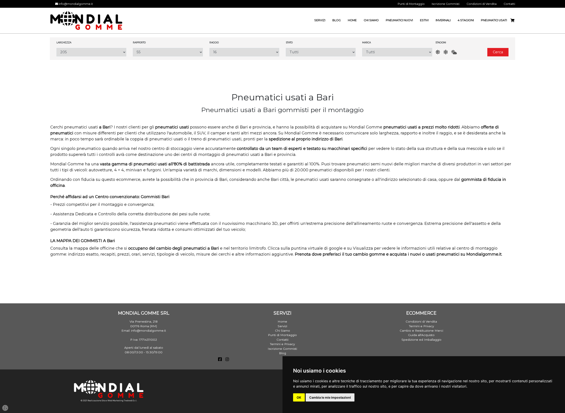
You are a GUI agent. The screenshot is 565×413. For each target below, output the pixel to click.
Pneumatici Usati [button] (494, 20)
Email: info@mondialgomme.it (143, 330)
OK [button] (299, 397)
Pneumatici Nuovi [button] (399, 20)
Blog (282, 353)
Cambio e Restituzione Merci (421, 330)
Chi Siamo (282, 330)
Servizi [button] (319, 20)
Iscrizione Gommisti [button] (446, 4)
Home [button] (352, 20)
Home (282, 321)
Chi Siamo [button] (371, 20)
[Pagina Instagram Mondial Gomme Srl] (227, 359)
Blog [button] (336, 20)
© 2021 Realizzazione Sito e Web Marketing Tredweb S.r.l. (109, 400)
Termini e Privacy (282, 344)
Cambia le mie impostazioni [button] (330, 397)
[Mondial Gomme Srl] (86, 20)
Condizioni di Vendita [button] (482, 4)
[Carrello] (514, 20)
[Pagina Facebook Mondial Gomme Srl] (220, 359)
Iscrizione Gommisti (282, 348)
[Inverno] (446, 52)
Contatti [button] (509, 4)
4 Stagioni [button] (466, 20)
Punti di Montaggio (282, 335)
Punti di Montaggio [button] (411, 4)
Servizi (282, 326)
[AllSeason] (454, 52)
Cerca (498, 52)
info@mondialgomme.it (75, 4)
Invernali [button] (443, 20)
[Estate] (437, 52)
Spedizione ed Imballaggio (421, 339)
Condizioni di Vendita (421, 321)
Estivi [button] (424, 20)
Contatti (282, 339)
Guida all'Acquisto (421, 335)
